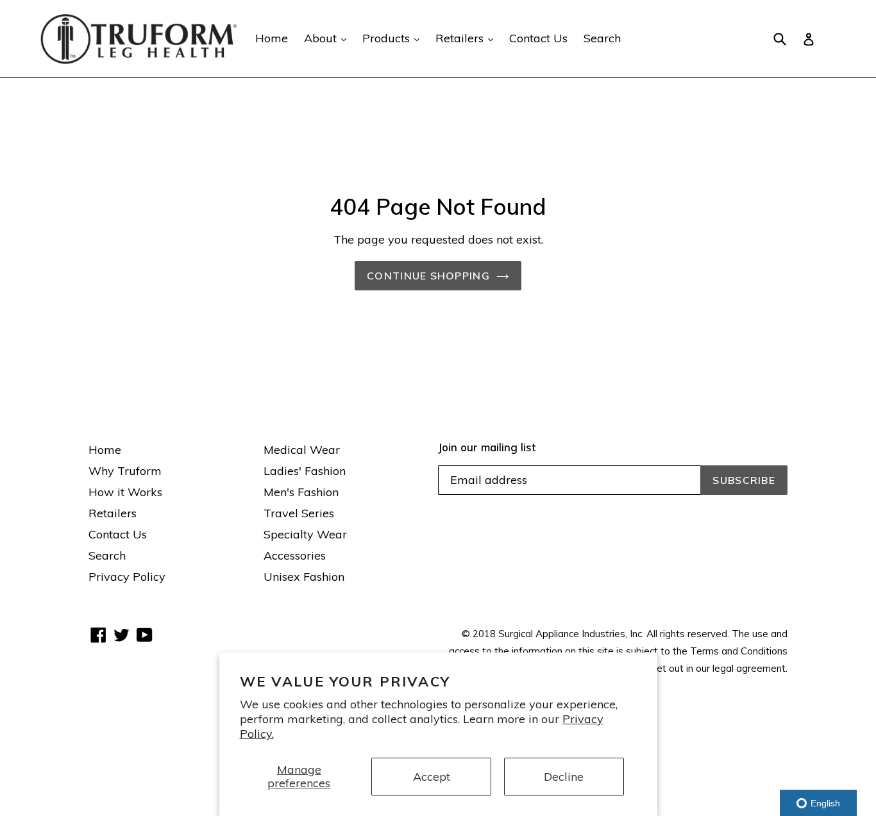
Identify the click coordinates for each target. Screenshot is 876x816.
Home (271, 38)
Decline (564, 776)
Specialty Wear (305, 534)
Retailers (467, 38)
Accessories (295, 555)
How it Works (125, 492)
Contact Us (538, 38)
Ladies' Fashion (305, 470)
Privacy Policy (126, 576)
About (328, 38)
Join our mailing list (486, 447)
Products (394, 38)
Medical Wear (302, 449)
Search (602, 38)
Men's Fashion (301, 492)
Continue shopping (428, 275)
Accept (431, 776)
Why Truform (125, 470)
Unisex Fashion (304, 576)
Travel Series (299, 513)
